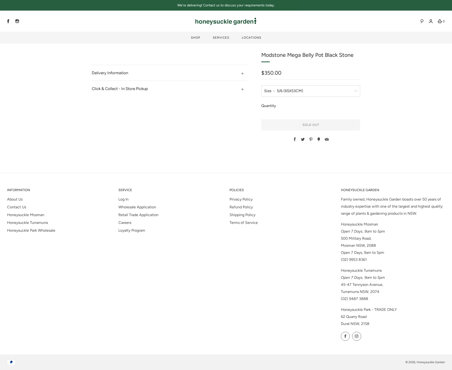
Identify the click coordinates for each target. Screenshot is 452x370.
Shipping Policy (242, 215)
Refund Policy (241, 207)
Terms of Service (244, 222)
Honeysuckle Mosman (25, 215)
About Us (15, 199)
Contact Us (16, 207)
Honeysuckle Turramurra (27, 222)
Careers (124, 222)
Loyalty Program (131, 230)
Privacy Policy (241, 199)
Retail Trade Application (138, 215)
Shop (195, 37)
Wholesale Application (137, 207)
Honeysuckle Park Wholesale (31, 230)
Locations (251, 37)
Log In (123, 199)
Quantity (268, 105)
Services (221, 37)
